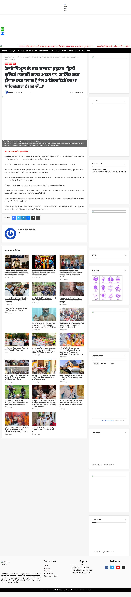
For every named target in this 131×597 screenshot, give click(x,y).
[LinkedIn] (23, 218)
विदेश (22, 50)
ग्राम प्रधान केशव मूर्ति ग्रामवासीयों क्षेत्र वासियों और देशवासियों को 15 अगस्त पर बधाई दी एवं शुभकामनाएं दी (71, 403)
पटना (16, 57)
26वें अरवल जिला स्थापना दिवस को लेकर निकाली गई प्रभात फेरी (16, 349)
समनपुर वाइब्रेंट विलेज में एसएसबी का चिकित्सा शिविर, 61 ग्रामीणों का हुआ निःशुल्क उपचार (43, 377)
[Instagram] (123, 567)
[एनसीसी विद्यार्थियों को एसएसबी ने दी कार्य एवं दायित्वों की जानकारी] (44, 289)
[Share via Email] (33, 218)
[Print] (38, 218)
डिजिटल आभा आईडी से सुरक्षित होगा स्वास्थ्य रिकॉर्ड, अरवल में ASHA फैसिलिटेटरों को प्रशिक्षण (16, 377)
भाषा (64, 50)
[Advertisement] (65, 29)
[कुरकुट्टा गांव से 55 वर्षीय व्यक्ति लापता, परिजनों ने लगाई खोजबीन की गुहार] (72, 289)
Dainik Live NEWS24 (14, 92)
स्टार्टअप (70, 50)
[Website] (19, 233)
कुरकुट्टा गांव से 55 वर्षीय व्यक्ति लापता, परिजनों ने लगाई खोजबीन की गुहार (71, 300)
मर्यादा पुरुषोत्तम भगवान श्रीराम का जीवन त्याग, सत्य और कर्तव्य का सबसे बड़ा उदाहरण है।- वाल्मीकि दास (44, 325)
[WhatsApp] (2, 29)
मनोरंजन (57, 50)
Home (4, 50)
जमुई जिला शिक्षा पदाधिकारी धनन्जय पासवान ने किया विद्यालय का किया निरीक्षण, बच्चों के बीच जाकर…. (71, 274)
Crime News (31, 50)
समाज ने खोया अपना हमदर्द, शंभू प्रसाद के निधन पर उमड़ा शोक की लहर (43, 430)
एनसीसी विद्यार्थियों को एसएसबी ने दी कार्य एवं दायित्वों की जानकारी (44, 299)
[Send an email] (21, 92)
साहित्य (77, 50)
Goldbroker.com (109, 464)
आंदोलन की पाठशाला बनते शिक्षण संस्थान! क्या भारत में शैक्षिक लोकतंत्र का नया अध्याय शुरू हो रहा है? (56, 46)
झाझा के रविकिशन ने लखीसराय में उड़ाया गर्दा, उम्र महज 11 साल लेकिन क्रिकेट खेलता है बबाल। (43, 273)
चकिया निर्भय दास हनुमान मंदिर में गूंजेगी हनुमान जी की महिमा (16, 309)
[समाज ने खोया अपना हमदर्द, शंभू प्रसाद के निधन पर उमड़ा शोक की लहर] (44, 419)
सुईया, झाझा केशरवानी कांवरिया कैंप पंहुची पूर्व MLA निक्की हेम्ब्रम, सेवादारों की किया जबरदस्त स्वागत (17, 430)
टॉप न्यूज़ (11, 50)
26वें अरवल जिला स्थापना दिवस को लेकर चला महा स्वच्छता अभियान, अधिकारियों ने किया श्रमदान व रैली (43, 350)
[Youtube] (118, 567)
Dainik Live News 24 (46, 590)
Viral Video (43, 50)
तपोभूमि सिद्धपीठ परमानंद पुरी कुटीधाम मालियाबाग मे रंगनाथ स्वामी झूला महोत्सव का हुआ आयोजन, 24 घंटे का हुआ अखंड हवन (71, 351)
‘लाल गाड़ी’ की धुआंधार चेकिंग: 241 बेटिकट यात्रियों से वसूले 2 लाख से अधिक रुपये (16, 300)
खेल (51, 50)
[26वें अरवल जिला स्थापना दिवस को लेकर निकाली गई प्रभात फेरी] (17, 339)
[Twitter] (19, 218)
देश (17, 50)
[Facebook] (14, 218)
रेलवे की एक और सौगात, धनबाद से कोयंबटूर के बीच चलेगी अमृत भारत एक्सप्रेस (71, 377)
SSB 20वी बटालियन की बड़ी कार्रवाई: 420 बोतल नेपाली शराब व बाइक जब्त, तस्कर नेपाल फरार (16, 403)
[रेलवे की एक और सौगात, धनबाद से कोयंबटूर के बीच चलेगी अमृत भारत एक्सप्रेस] (72, 367)
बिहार (89, 50)
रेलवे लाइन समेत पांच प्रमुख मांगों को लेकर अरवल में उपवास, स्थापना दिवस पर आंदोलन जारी (72, 325)
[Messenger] (28, 218)
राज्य (83, 50)
